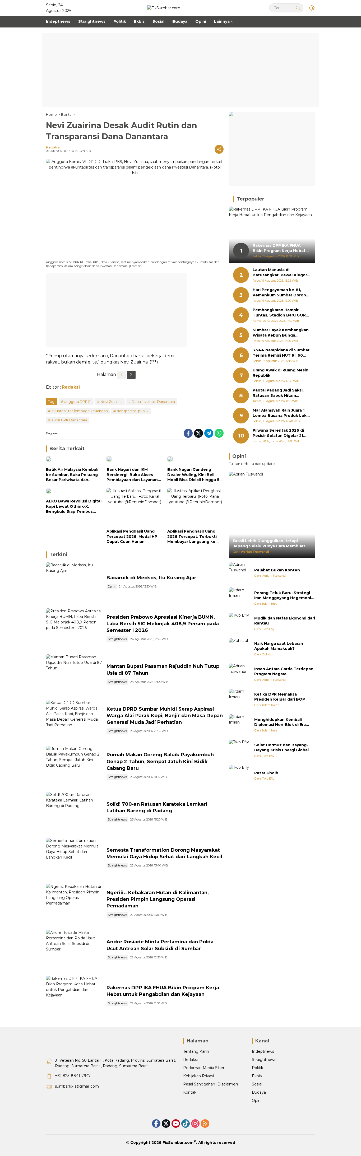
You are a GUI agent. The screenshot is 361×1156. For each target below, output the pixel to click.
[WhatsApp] (219, 433)
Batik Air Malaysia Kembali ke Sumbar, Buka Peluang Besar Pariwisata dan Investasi (72, 475)
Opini (111, 586)
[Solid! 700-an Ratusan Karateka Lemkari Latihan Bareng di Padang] (74, 812)
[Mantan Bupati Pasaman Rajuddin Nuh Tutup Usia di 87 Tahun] (74, 674)
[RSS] (205, 1123)
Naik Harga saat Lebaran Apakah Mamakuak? (278, 646)
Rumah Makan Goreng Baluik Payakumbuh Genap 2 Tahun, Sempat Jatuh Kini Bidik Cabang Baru (160, 761)
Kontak (189, 1092)
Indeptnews (263, 1051)
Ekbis (257, 1076)
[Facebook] (188, 433)
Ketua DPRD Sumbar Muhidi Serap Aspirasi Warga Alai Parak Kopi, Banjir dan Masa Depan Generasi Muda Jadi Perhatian (165, 715)
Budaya (259, 1092)
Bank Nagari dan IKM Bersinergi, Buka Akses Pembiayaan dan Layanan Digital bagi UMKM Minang (133, 475)
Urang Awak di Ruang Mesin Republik (280, 373)
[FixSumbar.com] (163, 7)
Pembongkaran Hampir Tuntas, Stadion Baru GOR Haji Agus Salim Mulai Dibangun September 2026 (280, 313)
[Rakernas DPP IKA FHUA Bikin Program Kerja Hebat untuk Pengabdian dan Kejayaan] (74, 996)
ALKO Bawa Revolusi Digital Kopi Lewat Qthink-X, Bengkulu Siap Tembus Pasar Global (73, 506)
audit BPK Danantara (69, 420)
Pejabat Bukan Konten (277, 570)
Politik (257, 1067)
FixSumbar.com (178, 1142)
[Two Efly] (239, 623)
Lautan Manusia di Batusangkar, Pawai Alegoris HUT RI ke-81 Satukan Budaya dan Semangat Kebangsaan (281, 273)
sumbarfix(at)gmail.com (77, 1086)
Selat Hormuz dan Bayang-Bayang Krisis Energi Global (281, 748)
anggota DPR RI (77, 401)
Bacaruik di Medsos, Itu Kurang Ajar (151, 578)
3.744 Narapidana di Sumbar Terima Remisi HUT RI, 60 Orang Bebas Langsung (281, 353)
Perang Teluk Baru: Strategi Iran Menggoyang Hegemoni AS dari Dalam (282, 595)
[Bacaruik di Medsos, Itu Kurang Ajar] (74, 582)
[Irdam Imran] (239, 598)
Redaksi (53, 147)
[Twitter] (198, 433)
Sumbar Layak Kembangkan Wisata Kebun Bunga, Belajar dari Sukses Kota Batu (281, 333)
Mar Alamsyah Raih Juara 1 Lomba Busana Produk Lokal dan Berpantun (281, 413)
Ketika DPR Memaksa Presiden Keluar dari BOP (279, 697)
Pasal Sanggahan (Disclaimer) (210, 1084)
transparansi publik (133, 411)
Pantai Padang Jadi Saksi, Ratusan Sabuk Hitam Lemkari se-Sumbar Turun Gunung (279, 393)
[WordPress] (185, 1123)
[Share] (219, 149)
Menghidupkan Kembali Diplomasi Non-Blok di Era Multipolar (280, 722)
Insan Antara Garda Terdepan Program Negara (283, 671)
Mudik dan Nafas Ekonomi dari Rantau (284, 621)
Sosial (257, 1084)
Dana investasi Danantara (153, 401)
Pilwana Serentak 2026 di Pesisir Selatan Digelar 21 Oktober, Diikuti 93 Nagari (279, 433)
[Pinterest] (176, 1123)
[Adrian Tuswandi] (239, 572)
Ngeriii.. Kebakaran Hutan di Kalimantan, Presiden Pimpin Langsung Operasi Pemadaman (158, 899)
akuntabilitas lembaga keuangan (80, 411)
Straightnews (117, 639)
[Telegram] (208, 433)
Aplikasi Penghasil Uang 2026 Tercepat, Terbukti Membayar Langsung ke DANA (192, 536)
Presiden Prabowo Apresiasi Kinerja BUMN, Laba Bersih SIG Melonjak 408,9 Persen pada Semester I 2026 (163, 623)
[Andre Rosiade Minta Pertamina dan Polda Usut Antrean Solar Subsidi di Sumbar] (74, 950)
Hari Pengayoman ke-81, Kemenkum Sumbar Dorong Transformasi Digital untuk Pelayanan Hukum (281, 293)
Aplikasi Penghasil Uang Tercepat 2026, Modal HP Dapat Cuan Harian (132, 536)
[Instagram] (195, 1123)
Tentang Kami (196, 1051)
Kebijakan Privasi (198, 1076)
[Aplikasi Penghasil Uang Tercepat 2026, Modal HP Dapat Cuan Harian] (135, 507)
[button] (298, 7)
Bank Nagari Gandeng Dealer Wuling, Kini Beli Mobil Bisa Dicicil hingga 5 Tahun (193, 475)
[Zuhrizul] (239, 648)
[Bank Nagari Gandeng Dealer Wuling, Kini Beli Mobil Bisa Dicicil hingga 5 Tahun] (195, 460)
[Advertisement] (180, 70)
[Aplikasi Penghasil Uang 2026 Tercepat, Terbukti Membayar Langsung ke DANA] (195, 507)
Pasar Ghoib (266, 773)
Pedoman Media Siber (203, 1067)
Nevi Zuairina (111, 401)
